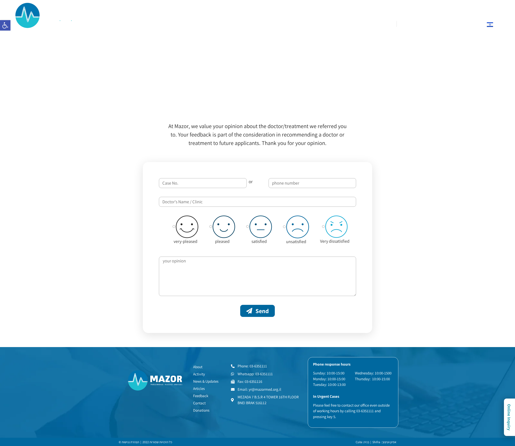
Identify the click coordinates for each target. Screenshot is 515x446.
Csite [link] (359, 442)
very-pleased (185, 241)
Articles (227, 22)
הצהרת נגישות (130, 442)
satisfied (259, 241)
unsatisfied (296, 241)
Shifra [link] (376, 442)
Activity (172, 22)
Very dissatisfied (334, 241)
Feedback (250, 22)
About (152, 22)
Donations (296, 22)
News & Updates (199, 22)
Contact (273, 22)
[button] (5, 25)
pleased (222, 241)
